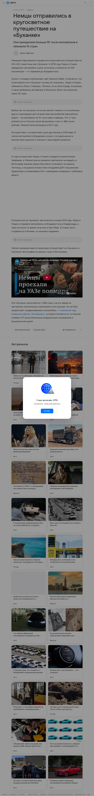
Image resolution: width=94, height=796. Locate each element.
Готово (47, 411)
